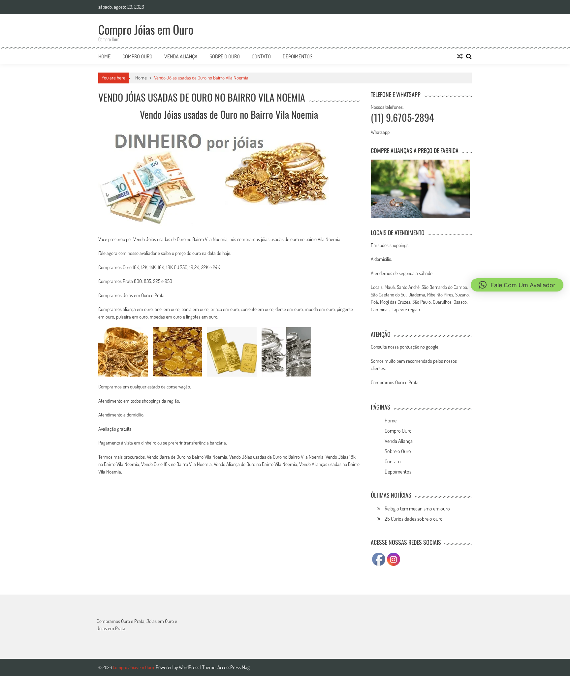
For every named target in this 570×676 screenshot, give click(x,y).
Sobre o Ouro (224, 56)
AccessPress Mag (233, 667)
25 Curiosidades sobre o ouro (414, 518)
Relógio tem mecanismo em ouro (417, 508)
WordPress (189, 667)
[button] (517, 285)
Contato (261, 56)
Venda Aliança (181, 56)
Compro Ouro (137, 56)
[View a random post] (460, 56)
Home (104, 56)
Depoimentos (297, 56)
